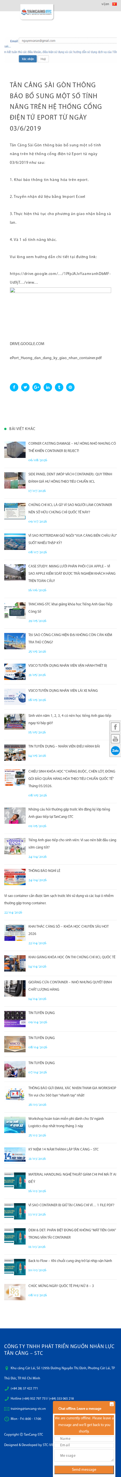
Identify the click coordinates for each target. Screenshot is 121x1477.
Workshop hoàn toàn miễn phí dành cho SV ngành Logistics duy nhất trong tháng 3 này (66, 1122)
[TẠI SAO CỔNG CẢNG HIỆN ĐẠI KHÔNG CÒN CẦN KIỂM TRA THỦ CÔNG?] (15, 641)
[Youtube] (115, 738)
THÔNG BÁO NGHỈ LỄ (44, 871)
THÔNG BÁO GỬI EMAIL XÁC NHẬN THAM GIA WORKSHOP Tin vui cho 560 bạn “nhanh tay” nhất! (72, 1091)
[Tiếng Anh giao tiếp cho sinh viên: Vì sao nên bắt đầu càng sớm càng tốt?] (15, 846)
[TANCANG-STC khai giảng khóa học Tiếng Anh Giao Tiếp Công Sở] (15, 610)
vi (103, 4)
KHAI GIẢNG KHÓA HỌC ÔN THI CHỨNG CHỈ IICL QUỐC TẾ (71, 957)
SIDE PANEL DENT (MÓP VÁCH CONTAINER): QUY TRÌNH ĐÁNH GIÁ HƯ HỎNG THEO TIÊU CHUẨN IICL (70, 478)
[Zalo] (115, 750)
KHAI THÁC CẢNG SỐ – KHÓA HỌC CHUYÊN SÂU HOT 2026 (68, 930)
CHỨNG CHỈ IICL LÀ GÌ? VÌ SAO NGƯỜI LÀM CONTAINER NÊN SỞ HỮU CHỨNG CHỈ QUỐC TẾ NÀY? (70, 508)
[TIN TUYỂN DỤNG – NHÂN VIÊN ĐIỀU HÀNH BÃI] (15, 752)
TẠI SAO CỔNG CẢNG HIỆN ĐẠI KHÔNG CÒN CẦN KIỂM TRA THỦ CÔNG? (70, 638)
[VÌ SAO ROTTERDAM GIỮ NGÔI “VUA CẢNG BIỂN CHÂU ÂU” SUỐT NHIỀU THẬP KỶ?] (15, 542)
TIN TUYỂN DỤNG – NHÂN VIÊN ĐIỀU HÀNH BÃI (64, 746)
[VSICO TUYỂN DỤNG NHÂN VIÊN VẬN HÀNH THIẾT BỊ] (15, 672)
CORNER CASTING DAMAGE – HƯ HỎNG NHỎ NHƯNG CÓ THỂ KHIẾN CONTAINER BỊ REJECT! (72, 447)
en (107, 4)
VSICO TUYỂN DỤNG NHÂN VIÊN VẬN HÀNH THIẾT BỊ (67, 666)
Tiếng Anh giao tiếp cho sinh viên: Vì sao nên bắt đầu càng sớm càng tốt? (72, 843)
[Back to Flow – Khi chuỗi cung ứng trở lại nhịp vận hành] (15, 1267)
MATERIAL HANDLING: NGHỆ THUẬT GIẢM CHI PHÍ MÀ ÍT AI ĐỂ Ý (72, 1178)
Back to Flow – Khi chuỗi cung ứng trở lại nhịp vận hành (70, 1261)
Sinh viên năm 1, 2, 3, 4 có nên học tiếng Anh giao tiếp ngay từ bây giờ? (69, 719)
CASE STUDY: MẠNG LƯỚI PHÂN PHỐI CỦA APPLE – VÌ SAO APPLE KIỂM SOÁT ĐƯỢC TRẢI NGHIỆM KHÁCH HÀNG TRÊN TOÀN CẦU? (71, 574)
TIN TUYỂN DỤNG (41, 1013)
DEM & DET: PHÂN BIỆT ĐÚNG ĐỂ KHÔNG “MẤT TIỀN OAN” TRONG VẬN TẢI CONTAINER (72, 1233)
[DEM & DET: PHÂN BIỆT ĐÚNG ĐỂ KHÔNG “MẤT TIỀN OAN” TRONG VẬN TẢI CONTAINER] (15, 1236)
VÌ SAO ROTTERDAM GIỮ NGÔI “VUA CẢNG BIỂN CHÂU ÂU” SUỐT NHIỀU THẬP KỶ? (72, 539)
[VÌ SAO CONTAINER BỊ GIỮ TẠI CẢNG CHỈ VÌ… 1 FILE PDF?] (15, 1211)
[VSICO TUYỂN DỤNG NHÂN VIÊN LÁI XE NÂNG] (15, 697)
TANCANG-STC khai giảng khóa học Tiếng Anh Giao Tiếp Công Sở (70, 608)
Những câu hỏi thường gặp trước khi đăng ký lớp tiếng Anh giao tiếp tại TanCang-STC (69, 813)
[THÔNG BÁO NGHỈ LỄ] (15, 877)
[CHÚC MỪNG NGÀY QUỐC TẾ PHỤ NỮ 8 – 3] (15, 1292)
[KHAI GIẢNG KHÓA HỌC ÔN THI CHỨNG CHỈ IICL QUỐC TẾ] (15, 963)
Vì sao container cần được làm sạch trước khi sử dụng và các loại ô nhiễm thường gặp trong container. (59, 899)
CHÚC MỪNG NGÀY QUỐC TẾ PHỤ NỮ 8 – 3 (61, 1286)
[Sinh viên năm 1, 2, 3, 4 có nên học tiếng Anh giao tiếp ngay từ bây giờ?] (15, 722)
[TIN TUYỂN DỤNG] (15, 1019)
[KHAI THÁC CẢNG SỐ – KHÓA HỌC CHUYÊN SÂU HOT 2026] (15, 933)
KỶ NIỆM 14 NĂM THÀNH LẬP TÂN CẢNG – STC (63, 1149)
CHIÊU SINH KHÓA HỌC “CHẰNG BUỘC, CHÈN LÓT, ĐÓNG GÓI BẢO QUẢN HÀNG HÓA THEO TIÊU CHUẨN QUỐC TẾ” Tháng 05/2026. (71, 779)
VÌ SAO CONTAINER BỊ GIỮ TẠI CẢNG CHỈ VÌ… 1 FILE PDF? (71, 1205)
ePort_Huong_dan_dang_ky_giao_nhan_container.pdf (56, 358)
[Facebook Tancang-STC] (115, 727)
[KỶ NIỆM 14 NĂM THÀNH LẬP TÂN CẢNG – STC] (15, 1155)
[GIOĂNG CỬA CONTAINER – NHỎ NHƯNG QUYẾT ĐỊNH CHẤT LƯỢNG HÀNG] (15, 988)
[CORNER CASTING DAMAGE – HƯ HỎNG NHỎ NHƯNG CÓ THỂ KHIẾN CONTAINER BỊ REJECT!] (15, 450)
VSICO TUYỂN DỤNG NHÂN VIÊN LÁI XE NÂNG (63, 691)
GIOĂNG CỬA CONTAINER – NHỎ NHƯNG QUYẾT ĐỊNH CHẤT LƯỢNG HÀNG (70, 986)
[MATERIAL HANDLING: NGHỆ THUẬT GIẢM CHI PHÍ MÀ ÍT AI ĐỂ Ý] (15, 1180)
